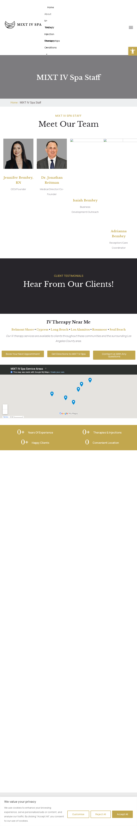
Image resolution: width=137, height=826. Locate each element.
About (47, 14)
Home (50, 7)
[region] (68, 811)
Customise (78, 814)
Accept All (122, 814)
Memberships (52, 40)
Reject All (100, 814)
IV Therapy (49, 21)
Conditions (50, 47)
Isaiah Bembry (85, 200)
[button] (132, 51)
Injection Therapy (49, 35)
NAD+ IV (49, 27)
